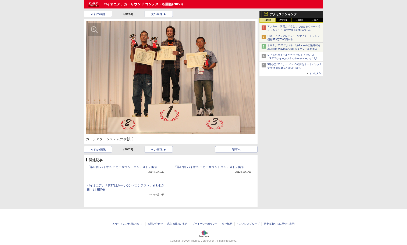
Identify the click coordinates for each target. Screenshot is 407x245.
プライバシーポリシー (204, 223)
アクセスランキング (283, 14)
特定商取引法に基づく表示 (279, 223)
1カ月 (315, 19)
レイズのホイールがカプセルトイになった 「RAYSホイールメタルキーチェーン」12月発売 (293, 58)
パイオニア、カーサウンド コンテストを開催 (137, 4)
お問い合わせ (155, 223)
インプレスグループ (248, 223)
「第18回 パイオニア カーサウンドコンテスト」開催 (122, 167)
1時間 (267, 19)
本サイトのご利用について (128, 223)
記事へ (236, 149)
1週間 (299, 19)
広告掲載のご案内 (177, 223)
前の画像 (100, 14)
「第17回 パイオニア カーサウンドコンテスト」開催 (209, 167)
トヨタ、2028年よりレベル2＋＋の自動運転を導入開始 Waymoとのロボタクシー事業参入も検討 (294, 49)
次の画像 (157, 14)
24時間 (283, 19)
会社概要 (227, 223)
